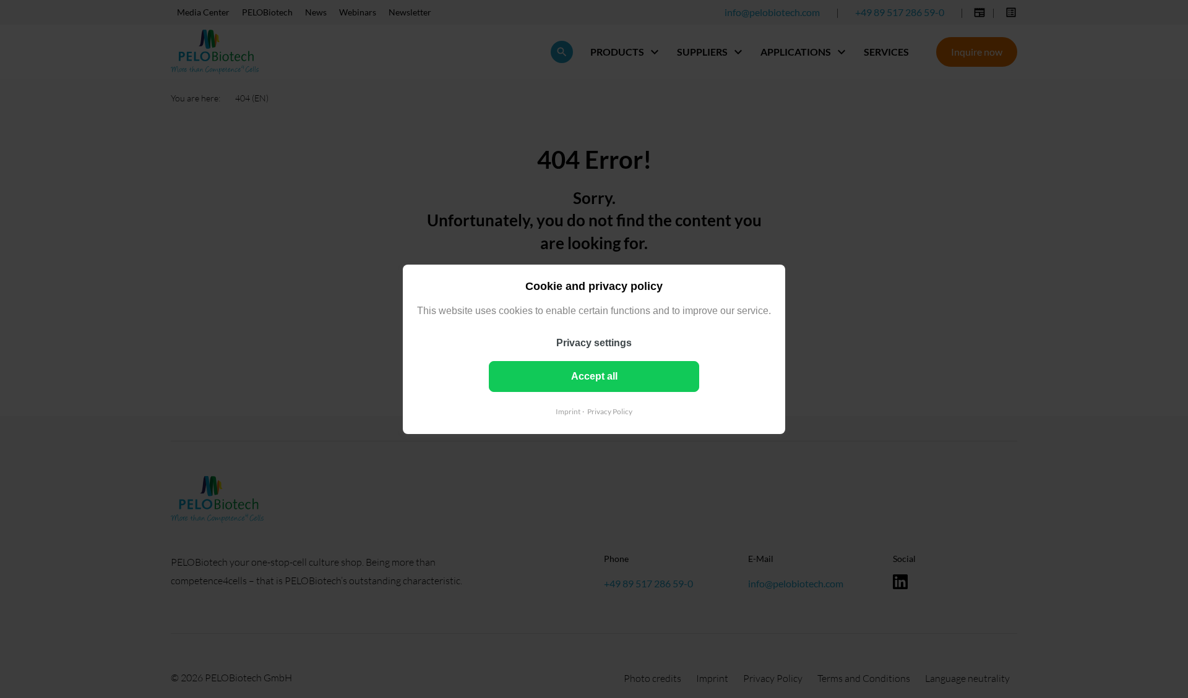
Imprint (568, 410)
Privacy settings (594, 342)
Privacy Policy (609, 410)
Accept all (594, 375)
